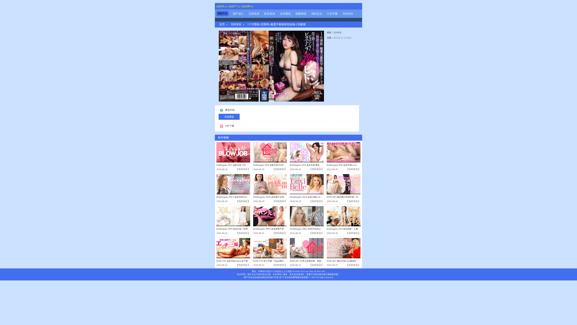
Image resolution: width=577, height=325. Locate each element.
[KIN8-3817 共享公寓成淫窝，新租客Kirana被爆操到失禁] (307, 248)
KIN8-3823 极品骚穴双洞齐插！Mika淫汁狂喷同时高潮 (352, 197)
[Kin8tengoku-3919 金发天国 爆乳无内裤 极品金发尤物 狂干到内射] (307, 152)
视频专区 (222, 13)
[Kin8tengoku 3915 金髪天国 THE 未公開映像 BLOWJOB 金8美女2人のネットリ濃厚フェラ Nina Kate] (233, 152)
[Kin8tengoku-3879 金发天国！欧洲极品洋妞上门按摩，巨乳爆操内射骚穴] (233, 216)
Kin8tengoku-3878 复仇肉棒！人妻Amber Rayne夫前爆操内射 (354, 229)
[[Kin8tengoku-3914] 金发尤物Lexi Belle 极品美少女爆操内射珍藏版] (307, 184)
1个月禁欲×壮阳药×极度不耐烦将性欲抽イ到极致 (276, 24)
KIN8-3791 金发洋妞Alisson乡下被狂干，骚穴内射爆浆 (241, 261)
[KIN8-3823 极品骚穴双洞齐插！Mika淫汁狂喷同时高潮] (343, 184)
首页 (222, 24)
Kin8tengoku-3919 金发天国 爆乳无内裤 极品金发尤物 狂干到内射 (320, 165)
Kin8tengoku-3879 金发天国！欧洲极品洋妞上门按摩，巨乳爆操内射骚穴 (249, 229)
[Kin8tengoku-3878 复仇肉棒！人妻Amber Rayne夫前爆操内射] (343, 216)
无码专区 (347, 13)
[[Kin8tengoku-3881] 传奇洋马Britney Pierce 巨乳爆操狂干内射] (307, 216)
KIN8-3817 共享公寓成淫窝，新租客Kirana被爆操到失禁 (316, 261)
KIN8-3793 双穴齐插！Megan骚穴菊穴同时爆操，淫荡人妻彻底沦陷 (284, 261)
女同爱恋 (285, 13)
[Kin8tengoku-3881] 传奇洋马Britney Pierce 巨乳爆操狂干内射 (318, 229)
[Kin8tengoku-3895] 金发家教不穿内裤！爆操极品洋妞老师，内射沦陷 (285, 229)
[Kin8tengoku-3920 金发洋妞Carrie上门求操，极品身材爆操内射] (343, 152)
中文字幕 (332, 13)
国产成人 (238, 13)
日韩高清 (254, 13)
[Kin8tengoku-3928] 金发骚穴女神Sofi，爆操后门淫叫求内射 (280, 197)
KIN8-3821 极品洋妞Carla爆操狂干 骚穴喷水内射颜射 (351, 261)
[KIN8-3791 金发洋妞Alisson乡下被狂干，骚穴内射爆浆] (233, 248)
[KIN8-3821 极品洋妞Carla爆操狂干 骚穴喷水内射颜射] (343, 248)
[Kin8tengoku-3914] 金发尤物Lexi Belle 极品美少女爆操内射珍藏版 (320, 197)
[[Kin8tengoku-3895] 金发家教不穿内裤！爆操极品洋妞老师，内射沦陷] (270, 216)
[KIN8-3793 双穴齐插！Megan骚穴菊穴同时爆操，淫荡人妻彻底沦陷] (270, 248)
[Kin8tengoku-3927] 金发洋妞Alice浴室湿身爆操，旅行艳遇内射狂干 (247, 197)
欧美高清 (269, 13)
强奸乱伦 (316, 13)
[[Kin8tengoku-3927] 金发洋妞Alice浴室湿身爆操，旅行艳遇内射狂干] (233, 184)
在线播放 (229, 116)
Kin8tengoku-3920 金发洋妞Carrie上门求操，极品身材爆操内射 (355, 165)
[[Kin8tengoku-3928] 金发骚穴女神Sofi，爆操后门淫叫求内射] (270, 184)
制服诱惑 (301, 13)
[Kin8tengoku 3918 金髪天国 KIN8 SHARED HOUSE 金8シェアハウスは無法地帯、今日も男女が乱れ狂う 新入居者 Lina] (270, 152)
